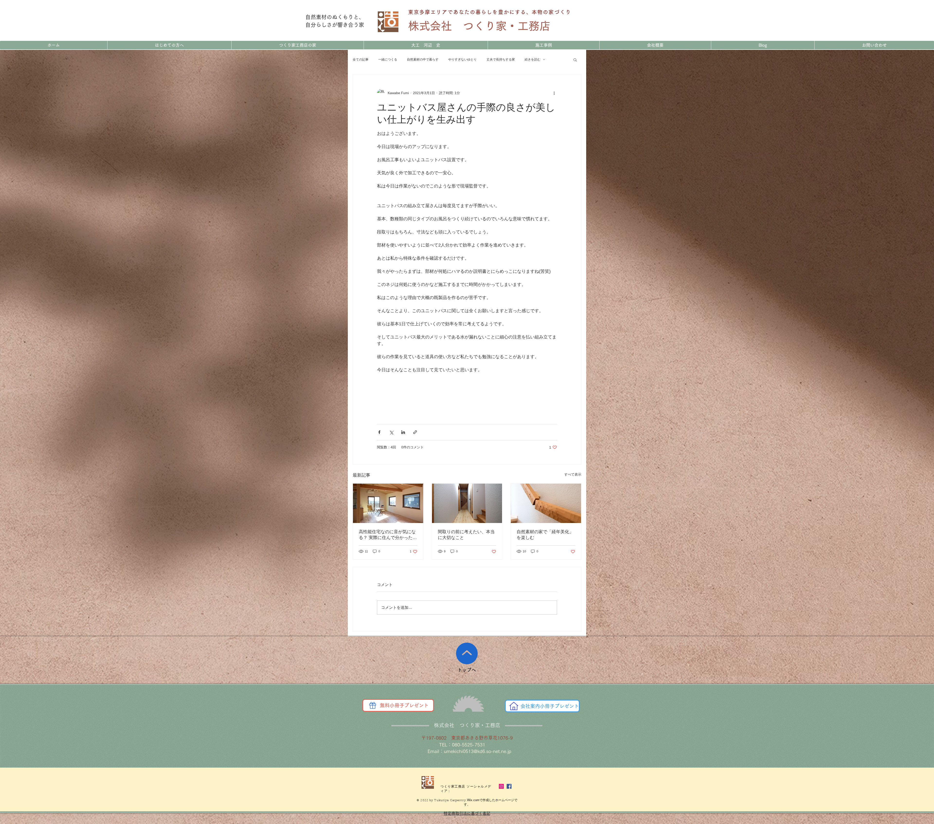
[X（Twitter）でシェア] (391, 432)
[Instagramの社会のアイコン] (501, 786)
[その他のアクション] (554, 93)
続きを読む (532, 59)
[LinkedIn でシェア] (403, 432)
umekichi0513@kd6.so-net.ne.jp (477, 751)
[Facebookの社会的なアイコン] (509, 786)
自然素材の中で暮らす (423, 59)
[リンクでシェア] (415, 432)
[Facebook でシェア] (379, 432)
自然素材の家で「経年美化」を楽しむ (545, 534)
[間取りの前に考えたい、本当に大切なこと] (467, 503)
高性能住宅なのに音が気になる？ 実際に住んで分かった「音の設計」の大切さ (387, 534)
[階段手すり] (546, 503)
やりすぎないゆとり (462, 59)
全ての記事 (360, 59)
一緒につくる (387, 59)
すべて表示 (572, 474)
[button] (575, 60)
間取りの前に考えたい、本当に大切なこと (466, 534)
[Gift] (372, 705)
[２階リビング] (388, 503)
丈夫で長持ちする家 (500, 59)
